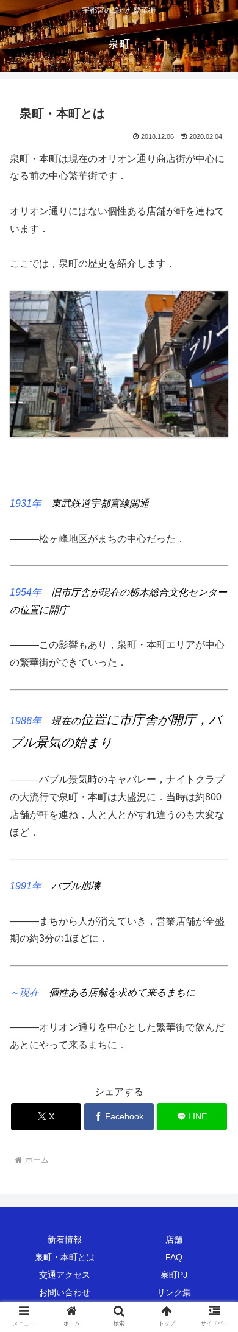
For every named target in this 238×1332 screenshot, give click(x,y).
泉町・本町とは (65, 1257)
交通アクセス (64, 1275)
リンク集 (174, 1292)
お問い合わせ (64, 1292)
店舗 (173, 1239)
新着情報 (65, 1239)
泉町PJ (173, 1275)
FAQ (173, 1257)
